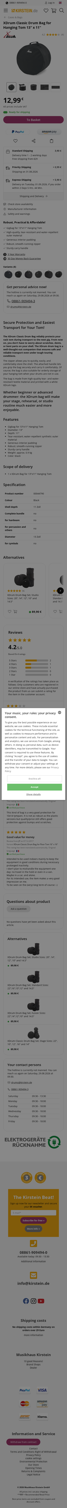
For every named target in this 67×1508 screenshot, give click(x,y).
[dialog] (33, 754)
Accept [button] (34, 786)
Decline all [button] (34, 778)
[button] (33, 794)
